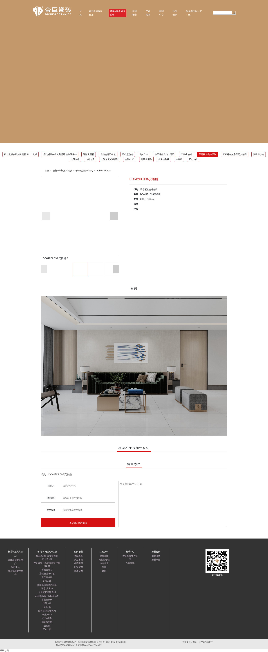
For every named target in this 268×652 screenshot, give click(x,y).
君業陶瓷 (188, 579)
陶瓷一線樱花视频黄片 (203, 642)
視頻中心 (15, 567)
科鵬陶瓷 (254, 579)
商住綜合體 (104, 559)
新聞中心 (161, 13)
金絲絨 (179, 159)
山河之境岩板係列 (109, 159)
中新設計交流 (200, 579)
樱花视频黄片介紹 (95, 13)
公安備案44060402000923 (88, 645)
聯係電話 (51, 498)
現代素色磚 (127, 154)
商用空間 (78, 570)
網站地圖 (4, 650)
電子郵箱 (51, 510)
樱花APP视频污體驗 (117, 13)
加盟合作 (175, 13)
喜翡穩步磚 (258, 154)
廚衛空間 (78, 567)
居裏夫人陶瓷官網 (241, 579)
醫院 (104, 570)
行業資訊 (130, 562)
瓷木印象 (144, 154)
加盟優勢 (156, 555)
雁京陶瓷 (179, 579)
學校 (104, 567)
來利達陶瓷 (212, 579)
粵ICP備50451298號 (65, 645)
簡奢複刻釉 (163, 159)
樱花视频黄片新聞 (130, 557)
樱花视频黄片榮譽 (15, 572)
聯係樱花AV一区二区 (194, 13)
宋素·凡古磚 (186, 154)
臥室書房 (78, 559)
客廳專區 (78, 555)
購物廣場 (104, 555)
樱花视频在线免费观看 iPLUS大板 (20, 154)
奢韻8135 (129, 159)
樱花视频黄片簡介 (15, 562)
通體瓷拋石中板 (108, 154)
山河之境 (90, 159)
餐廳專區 (78, 563)
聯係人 (51, 485)
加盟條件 (156, 559)
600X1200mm (103, 170)
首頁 (80, 13)
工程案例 (148, 13)
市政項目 (104, 563)
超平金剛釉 (146, 159)
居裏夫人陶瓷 (225, 579)
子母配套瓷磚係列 (207, 154)
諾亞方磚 (75, 159)
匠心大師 (193, 159)
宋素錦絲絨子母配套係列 (235, 154)
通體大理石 (88, 154)
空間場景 (134, 13)
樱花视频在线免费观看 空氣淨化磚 (60, 154)
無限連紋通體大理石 (164, 154)
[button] (46, 216)
